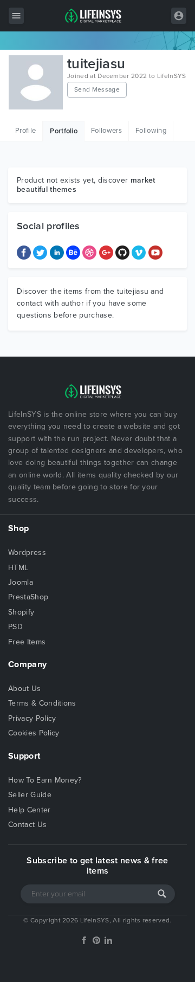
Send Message (97, 89)
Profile (25, 130)
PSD (15, 626)
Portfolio (63, 131)
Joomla (20, 582)
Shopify (21, 612)
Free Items (27, 642)
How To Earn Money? (45, 780)
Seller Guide (29, 794)
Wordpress (27, 552)
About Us (24, 688)
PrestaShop (28, 597)
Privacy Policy (32, 718)
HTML (18, 567)
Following (150, 130)
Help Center (29, 810)
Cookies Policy (33, 733)
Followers (106, 130)
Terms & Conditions (42, 703)
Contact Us (27, 824)
